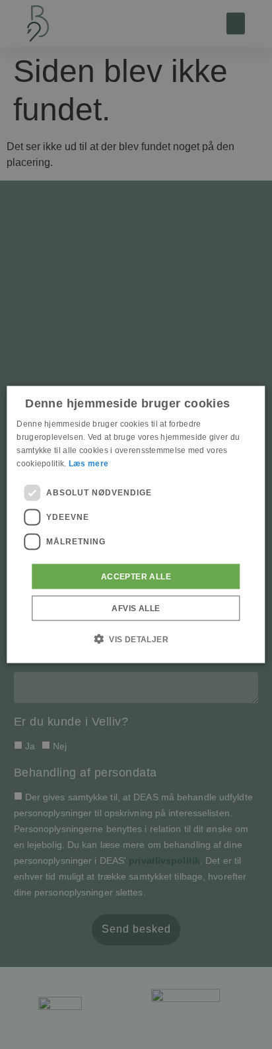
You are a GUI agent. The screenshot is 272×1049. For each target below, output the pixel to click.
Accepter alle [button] (136, 576)
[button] (136, 638)
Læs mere (88, 463)
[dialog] (136, 524)
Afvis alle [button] (136, 607)
